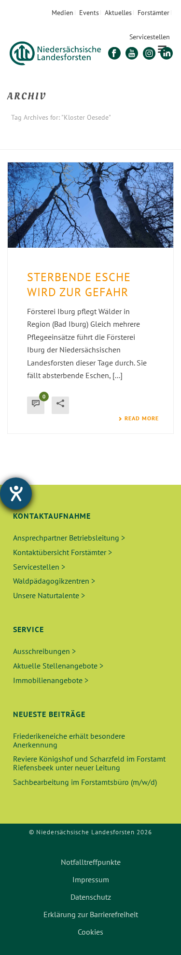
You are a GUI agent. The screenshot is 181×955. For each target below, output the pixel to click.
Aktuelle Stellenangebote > (58, 665)
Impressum (90, 879)
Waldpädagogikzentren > (54, 581)
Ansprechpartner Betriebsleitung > (69, 537)
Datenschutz (90, 897)
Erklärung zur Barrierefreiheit (90, 914)
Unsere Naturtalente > (49, 595)
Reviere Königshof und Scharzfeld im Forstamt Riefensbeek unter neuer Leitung (89, 763)
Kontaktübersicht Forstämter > (62, 552)
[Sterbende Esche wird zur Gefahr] (90, 205)
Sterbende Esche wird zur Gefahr (79, 285)
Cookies (90, 932)
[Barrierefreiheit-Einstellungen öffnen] (16, 493)
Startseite (66, 143)
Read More (142, 418)
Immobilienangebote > (50, 680)
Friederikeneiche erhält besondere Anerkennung (69, 740)
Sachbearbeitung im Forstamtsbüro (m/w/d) (85, 782)
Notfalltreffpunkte (91, 862)
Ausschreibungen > (44, 651)
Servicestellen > (39, 567)
